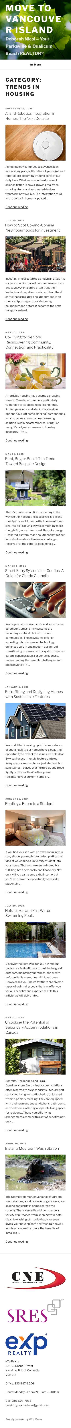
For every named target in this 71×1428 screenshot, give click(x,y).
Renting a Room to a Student (29, 803)
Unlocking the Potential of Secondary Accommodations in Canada (31, 1027)
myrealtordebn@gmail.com (31, 1405)
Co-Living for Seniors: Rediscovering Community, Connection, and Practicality (29, 342)
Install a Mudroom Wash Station (32, 1148)
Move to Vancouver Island (33, 19)
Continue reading (16, 207)
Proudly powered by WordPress (23, 1419)
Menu (37, 64)
